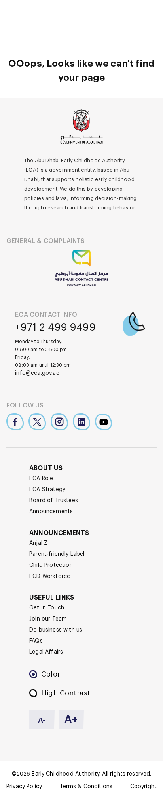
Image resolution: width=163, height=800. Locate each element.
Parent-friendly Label (57, 554)
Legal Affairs (46, 652)
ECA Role (41, 478)
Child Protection (51, 565)
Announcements (51, 511)
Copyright (143, 786)
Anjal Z (38, 543)
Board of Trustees (53, 500)
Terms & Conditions (86, 786)
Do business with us (55, 630)
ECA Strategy (47, 489)
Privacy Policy (24, 786)
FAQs (36, 641)
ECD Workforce (49, 576)
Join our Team (48, 619)
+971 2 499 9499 (55, 327)
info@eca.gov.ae (37, 373)
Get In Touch (46, 608)
